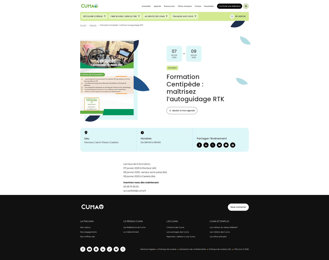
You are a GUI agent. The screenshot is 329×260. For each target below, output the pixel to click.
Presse (198, 6)
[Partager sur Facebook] (199, 145)
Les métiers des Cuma (220, 232)
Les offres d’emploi (218, 236)
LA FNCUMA (87, 221)
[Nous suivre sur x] (122, 249)
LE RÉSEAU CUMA (133, 221)
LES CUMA (172, 221)
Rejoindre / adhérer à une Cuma (181, 236)
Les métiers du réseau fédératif (223, 227)
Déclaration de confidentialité (192, 249)
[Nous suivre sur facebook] (82, 249)
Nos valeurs (85, 227)
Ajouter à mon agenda (183, 110)
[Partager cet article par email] (226, 145)
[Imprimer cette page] (232, 145)
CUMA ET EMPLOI (219, 221)
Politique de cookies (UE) (220, 249)
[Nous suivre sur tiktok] (109, 249)
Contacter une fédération (229, 6)
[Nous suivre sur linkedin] (102, 249)
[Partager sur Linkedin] (206, 145)
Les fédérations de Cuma (134, 227)
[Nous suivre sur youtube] (89, 249)
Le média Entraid (131, 232)
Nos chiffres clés (87, 236)
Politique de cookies (167, 249)
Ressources (169, 6)
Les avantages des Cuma (178, 232)
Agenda (157, 6)
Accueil (83, 25)
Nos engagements (88, 232)
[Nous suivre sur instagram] (96, 249)
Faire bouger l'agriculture (124, 16)
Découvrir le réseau (93, 16)
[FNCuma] (89, 6)
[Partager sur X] (212, 145)
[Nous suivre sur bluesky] (116, 249)
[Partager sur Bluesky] (219, 145)
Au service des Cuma (155, 16)
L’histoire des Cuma (175, 227)
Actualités (146, 6)
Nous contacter (238, 207)
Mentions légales (148, 249)
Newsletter (209, 6)
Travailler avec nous (183, 16)
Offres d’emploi (185, 6)
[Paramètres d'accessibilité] (246, 6)
